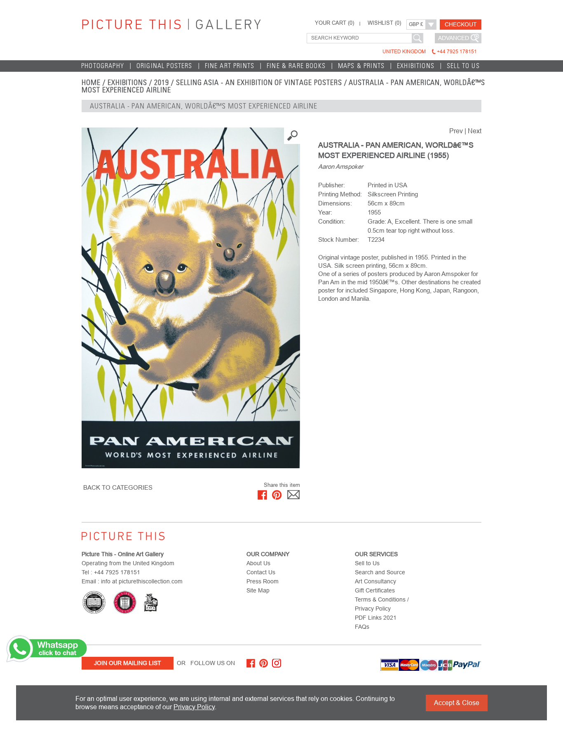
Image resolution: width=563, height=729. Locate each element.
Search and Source (380, 572)
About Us (258, 563)
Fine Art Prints (230, 66)
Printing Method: (340, 194)
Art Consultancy (375, 581)
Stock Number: (338, 239)
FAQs (362, 626)
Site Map (258, 590)
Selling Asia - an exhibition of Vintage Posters (259, 82)
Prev (456, 130)
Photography (102, 66)
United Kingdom (429, 51)
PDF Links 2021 (375, 617)
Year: (325, 212)
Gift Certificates (375, 590)
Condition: (331, 221)
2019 (161, 82)
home (91, 82)
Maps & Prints (361, 66)
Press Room (262, 581)
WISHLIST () (384, 23)
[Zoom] (191, 297)
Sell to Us (463, 66)
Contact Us (260, 572)
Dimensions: (335, 203)
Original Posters (164, 66)
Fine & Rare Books (296, 66)
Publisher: (331, 185)
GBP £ (416, 24)
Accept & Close (456, 702)
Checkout (461, 24)
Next (474, 130)
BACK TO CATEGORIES (117, 487)
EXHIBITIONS (128, 82)
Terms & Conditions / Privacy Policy (382, 604)
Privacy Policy (194, 706)
